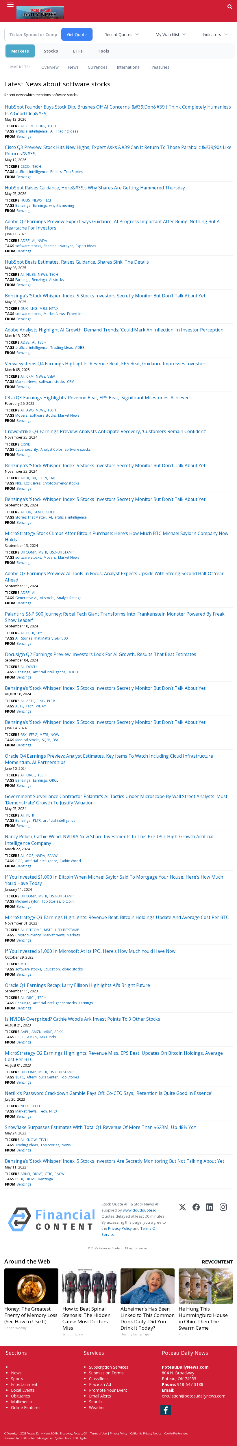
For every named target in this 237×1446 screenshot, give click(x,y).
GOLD (50, 512)
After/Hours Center (42, 1077)
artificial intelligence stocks (55, 1002)
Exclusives (32, 483)
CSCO (25, 166)
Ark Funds (48, 1037)
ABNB (25, 1173)
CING (40, 700)
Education (52, 969)
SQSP (46, 739)
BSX (24, 734)
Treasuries (159, 67)
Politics (56, 171)
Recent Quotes (118, 34)
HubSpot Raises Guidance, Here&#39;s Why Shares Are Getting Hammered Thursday (95, 188)
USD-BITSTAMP (61, 552)
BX (34, 478)
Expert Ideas (86, 245)
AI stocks (56, 279)
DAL (52, 478)
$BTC (19, 1077)
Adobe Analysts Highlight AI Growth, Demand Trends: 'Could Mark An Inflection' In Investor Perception (114, 330)
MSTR (42, 552)
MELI (43, 308)
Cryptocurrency (28, 935)
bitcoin (68, 901)
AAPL (25, 1031)
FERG (33, 734)
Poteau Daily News (39, 1433)
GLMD (38, 512)
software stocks (28, 245)
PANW (52, 855)
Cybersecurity (26, 449)
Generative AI (26, 597)
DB (28, 512)
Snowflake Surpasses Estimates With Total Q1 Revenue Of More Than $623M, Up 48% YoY (100, 1127)
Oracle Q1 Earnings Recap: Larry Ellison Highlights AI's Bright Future (77, 985)
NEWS (37, 200)
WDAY (41, 706)
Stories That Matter (30, 517)
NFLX (25, 1106)
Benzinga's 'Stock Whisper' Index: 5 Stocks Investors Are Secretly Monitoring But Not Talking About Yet (114, 1161)
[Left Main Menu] (10, 4)
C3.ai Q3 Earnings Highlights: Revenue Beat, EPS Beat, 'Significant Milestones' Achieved (97, 397)
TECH (51, 126)
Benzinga (24, 136)
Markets (20, 51)
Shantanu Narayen (58, 245)
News (73, 67)
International (128, 67)
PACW (59, 1173)
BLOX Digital (80, 1438)
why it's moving (61, 205)
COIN (42, 478)
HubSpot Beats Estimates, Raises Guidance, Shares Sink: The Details (77, 262)
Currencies (98, 67)
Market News (54, 313)
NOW (55, 734)
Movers (21, 415)
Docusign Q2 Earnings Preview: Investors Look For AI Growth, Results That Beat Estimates (100, 654)
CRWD (26, 444)
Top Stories (73, 171)
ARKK (58, 1031)
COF (29, 855)
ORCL (30, 775)
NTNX (53, 308)
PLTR (30, 633)
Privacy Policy (120, 1228)
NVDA (42, 240)
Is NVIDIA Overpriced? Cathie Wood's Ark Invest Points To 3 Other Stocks (82, 1019)
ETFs (78, 51)
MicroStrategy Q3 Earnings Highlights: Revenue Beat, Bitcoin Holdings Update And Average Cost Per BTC (117, 917)
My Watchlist (167, 34)
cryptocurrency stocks (61, 483)
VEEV (51, 376)
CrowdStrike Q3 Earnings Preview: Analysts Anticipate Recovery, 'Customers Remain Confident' (105, 431)
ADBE (25, 240)
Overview (50, 67)
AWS (30, 410)
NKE (18, 483)
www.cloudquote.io (139, 1210)
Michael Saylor (27, 901)
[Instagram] (223, 1219)
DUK (24, 308)
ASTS (30, 700)
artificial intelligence (31, 131)
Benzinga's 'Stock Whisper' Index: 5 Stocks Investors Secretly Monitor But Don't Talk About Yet (105, 295)
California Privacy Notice (145, 1433)
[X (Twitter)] (182, 1219)
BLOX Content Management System (42, 1438)
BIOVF (37, 1173)
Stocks (51, 51)
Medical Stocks (27, 739)
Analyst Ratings (69, 597)
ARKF (48, 1031)
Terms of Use (98, 1433)
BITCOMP (28, 552)
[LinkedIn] (210, 1219)
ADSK (25, 478)
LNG (33, 308)
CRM (30, 126)
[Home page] (40, 11)
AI (22, 126)
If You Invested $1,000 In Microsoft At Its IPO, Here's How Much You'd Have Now (90, 951)
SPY (39, 633)
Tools (103, 51)
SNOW (31, 1139)
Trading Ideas (67, 131)
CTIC (48, 1173)
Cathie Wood (70, 860)
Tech (30, 706)
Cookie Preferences (176, 1433)
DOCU (31, 666)
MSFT (25, 963)
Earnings (40, 205)
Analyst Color (51, 449)
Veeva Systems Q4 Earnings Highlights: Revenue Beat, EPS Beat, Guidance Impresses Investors (106, 363)
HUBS (40, 126)
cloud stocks (72, 969)
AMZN (37, 1031)
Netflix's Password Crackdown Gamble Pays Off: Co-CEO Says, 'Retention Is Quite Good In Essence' (108, 1093)
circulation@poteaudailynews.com (193, 1396)
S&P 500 (61, 638)
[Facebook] (196, 1219)
